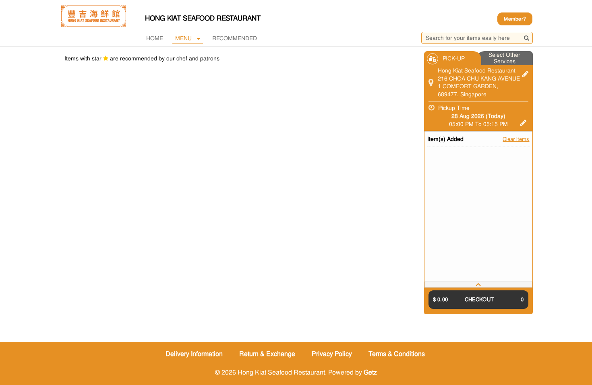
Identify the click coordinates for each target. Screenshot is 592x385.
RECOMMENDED (234, 38)
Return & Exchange (267, 354)
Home (154, 38)
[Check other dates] (523, 122)
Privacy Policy (332, 354)
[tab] (478, 285)
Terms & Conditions (396, 354)
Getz (370, 372)
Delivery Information (194, 354)
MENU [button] (183, 38)
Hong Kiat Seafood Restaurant (203, 18)
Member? (515, 19)
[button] (478, 285)
